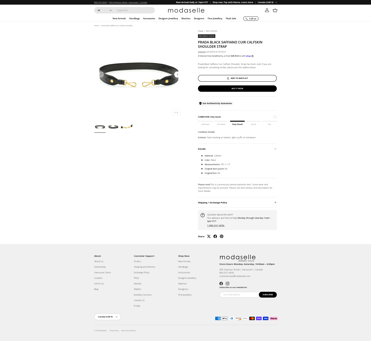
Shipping (202, 51)
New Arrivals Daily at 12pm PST (192, 2)
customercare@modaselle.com (234, 276)
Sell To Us (99, 283)
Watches (185, 18)
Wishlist (137, 283)
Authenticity (100, 266)
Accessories (149, 18)
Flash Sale (231, 18)
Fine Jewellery (215, 18)
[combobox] (124, 10)
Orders (137, 261)
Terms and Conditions (128, 331)
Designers (199, 18)
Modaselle (103, 331)
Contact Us (139, 300)
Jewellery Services (143, 294)
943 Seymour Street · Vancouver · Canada (128, 2)
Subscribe (268, 294)
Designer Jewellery (168, 18)
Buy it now (237, 88)
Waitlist (137, 289)
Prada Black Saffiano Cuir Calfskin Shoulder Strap (117, 25)
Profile (137, 305)
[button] (275, 10)
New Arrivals (119, 18)
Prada (200, 31)
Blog (96, 289)
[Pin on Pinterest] (221, 236)
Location (98, 277)
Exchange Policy (141, 272)
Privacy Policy (114, 331)
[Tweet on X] (209, 236)
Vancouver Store (102, 272)
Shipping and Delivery (144, 266)
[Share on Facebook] (215, 236)
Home (96, 25)
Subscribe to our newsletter (233, 287)
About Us (98, 261)
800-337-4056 (100, 2)
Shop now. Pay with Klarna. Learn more (233, 2)
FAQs (136, 277)
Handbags (134, 18)
